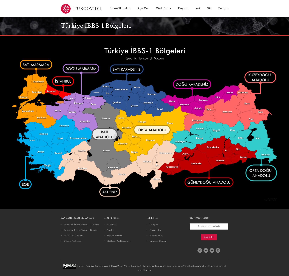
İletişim (154, 224)
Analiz (110, 230)
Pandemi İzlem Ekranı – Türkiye (81, 224)
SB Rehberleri (114, 235)
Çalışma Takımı (158, 241)
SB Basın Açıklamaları (118, 241)
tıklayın (147, 270)
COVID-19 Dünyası (74, 235)
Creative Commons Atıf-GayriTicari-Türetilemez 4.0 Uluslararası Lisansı (124, 266)
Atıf (197, 8)
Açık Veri (143, 8)
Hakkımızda (156, 235)
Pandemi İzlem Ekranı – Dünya (80, 230)
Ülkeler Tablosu (72, 241)
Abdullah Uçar (205, 266)
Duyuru (183, 8)
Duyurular (155, 230)
